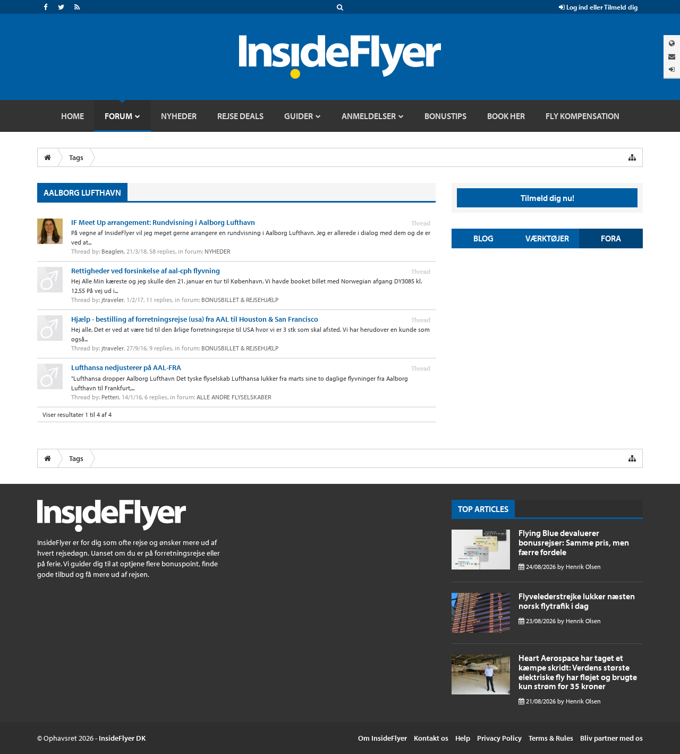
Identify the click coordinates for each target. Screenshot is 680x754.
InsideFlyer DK (122, 738)
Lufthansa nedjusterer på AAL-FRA (126, 367)
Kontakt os (431, 738)
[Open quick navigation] (632, 157)
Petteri (110, 397)
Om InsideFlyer (382, 738)
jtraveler (112, 300)
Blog (483, 238)
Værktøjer (547, 238)
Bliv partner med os (611, 738)
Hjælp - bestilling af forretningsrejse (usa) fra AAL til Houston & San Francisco (194, 319)
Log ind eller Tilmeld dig (601, 7)
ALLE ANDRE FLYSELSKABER (234, 397)
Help (462, 738)
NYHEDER (217, 251)
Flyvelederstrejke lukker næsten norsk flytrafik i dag (576, 601)
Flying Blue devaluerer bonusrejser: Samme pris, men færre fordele (573, 542)
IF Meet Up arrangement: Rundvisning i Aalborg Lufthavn (163, 222)
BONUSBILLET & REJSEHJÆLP (239, 300)
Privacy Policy (499, 738)
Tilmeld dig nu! (547, 197)
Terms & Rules (551, 738)
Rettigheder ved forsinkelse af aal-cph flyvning (145, 270)
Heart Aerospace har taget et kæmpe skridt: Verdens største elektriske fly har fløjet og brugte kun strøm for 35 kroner (577, 671)
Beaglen (112, 251)
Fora (611, 238)
